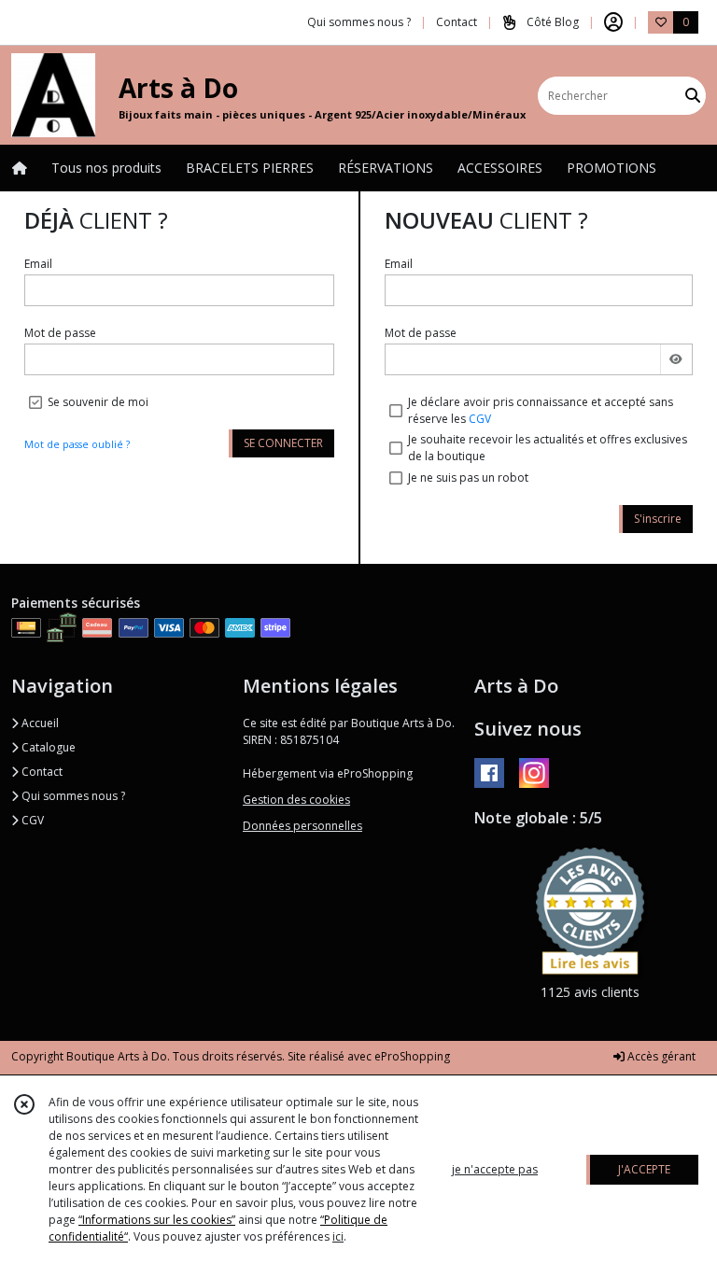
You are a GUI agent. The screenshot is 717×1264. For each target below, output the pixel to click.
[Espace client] (613, 22)
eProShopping (412, 1056)
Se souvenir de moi (98, 402)
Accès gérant (660, 1056)
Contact (456, 22)
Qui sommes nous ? (72, 796)
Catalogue (47, 747)
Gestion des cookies (296, 800)
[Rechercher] (693, 95)
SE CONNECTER (283, 443)
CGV (480, 419)
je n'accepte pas (495, 1169)
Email (38, 264)
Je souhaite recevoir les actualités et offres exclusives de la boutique (547, 447)
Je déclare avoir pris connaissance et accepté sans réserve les (540, 410)
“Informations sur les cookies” (156, 1220)
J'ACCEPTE (644, 1169)
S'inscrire (658, 519)
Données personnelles (302, 826)
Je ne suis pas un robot (468, 477)
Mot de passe (60, 333)
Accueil (39, 723)
